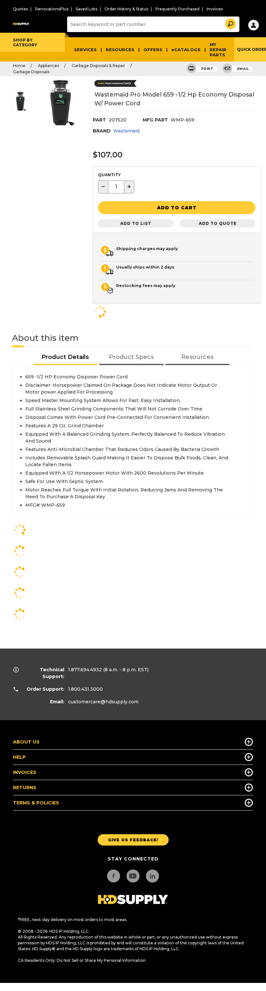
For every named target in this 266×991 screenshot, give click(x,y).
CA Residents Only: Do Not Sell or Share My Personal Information (82, 960)
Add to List (135, 223)
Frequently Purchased (177, 8)
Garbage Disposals (31, 71)
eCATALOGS (185, 49)
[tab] (65, 357)
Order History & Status (126, 8)
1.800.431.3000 (85, 689)
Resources (120, 49)
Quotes (20, 8)
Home (19, 65)
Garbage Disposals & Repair (98, 65)
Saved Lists (86, 8)
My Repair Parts (218, 49)
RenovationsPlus (51, 8)
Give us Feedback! (133, 839)
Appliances (48, 65)
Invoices (215, 8)
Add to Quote (217, 223)
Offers (152, 49)
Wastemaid (126, 131)
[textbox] (116, 187)
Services (85, 49)
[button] (230, 23)
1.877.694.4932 (85, 670)
